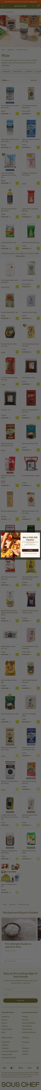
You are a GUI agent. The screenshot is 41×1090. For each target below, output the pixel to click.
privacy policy (35, 553)
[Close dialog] (39, 534)
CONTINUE (30, 550)
